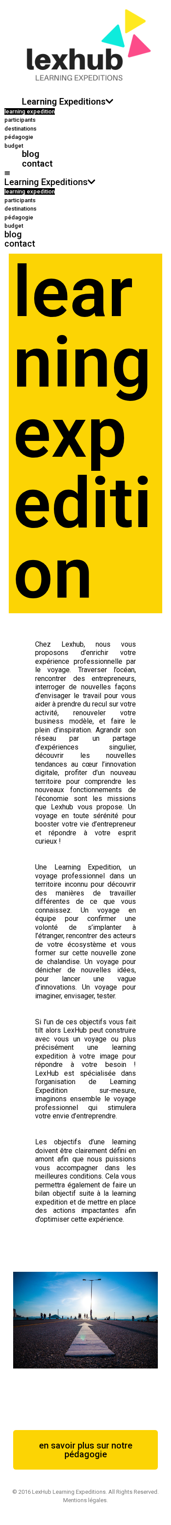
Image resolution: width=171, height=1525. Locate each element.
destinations (20, 128)
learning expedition (29, 111)
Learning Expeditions (64, 101)
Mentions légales (85, 1500)
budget (13, 145)
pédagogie (18, 137)
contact (37, 163)
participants (20, 119)
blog (30, 154)
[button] (85, 173)
